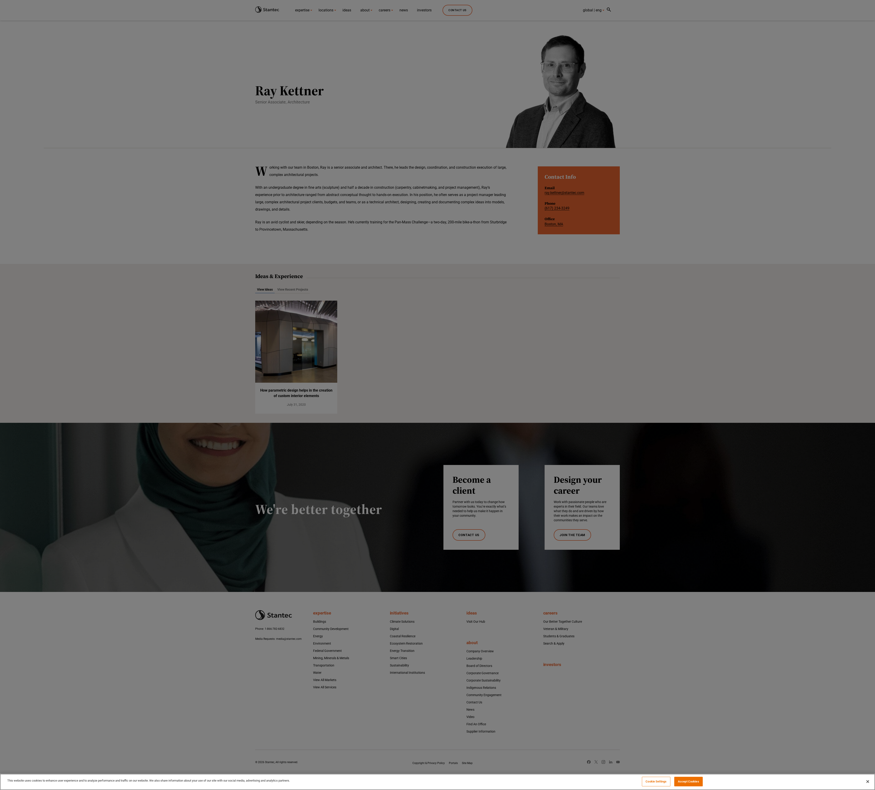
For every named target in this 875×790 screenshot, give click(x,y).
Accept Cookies (688, 781)
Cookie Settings (656, 781)
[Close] (868, 782)
